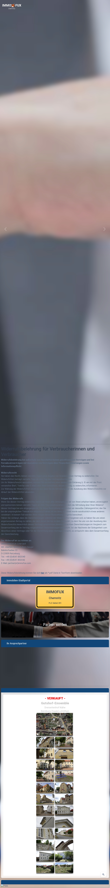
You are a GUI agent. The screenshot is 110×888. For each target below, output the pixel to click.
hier (42, 573)
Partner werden (55, 624)
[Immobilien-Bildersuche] (103, 874)
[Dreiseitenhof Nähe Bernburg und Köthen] (55, 793)
